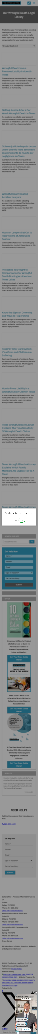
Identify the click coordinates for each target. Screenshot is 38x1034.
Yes (22, 520)
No (16, 520)
